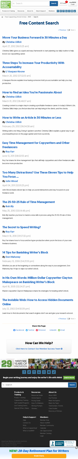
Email (62, 330)
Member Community (47, 425)
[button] (63, 3)
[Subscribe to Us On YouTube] (72, 11)
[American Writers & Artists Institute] (6, 4)
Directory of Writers (55, 411)
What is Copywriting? (30, 428)
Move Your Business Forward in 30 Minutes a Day (34, 38)
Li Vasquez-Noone (14, 71)
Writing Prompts (36, 406)
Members (52, 11)
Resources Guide (37, 395)
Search (53, 3)
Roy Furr (9, 151)
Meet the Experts (54, 401)
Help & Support (41, 11)
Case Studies (53, 408)
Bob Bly (9, 206)
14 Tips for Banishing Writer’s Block (25, 253)
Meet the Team (54, 403)
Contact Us (26, 423)
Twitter (31, 330)
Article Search (36, 398)
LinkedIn (53, 330)
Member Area (44, 420)
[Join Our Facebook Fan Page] (58, 11)
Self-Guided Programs (21, 403)
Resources (21, 11)
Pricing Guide (35, 401)
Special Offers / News (21, 408)
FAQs (24, 425)
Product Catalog (19, 398)
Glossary (34, 408)
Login (42, 436)
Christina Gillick (13, 42)
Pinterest (42, 330)
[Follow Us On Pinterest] (63, 11)
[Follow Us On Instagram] (69, 11)
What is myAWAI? (28, 431)
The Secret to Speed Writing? (21, 227)
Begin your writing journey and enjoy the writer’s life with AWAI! (38, 377)
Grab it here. (39, 456)
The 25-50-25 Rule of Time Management (28, 202)
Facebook (20, 330)
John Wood (11, 181)
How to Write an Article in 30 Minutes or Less (31, 118)
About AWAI (52, 395)
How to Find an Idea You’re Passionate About (32, 92)
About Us (30, 11)
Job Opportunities (46, 431)
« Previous (62, 30)
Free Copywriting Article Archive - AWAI (18, 17)
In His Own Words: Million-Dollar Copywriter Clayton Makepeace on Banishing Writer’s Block (37, 280)
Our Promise (53, 398)
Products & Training (8, 11)
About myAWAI (45, 423)
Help (24, 420)
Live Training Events (20, 406)
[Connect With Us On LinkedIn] (66, 11)
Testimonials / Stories (56, 406)
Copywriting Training (21, 400)
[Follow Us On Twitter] (61, 11)
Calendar (43, 428)
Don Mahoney (12, 257)
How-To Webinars (37, 403)
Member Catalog (45, 433)
